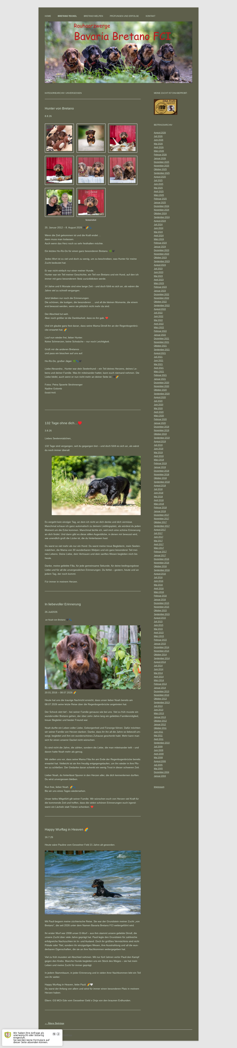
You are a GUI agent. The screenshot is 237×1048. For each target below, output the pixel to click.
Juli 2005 (158, 765)
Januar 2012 (160, 724)
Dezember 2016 (161, 559)
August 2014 (160, 662)
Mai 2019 (158, 453)
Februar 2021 (160, 375)
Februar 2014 (160, 684)
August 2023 (160, 265)
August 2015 (160, 618)
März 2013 (159, 713)
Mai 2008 (158, 758)
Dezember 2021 (161, 339)
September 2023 (162, 261)
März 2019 (159, 460)
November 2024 (161, 210)
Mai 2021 (158, 364)
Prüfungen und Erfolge (124, 16)
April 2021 (159, 368)
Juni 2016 (158, 581)
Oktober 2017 (160, 522)
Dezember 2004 (161, 772)
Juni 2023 (158, 272)
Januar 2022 (160, 335)
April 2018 (159, 500)
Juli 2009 (158, 747)
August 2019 (160, 441)
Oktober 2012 (160, 721)
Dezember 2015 (161, 603)
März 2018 (159, 504)
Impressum (159, 787)
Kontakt (150, 16)
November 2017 (161, 519)
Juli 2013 (158, 706)
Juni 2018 (158, 493)
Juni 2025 (158, 184)
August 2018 (160, 486)
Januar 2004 (160, 776)
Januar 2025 (160, 203)
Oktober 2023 (160, 258)
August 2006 (160, 761)
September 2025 (162, 173)
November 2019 (161, 430)
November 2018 (161, 474)
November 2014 (161, 651)
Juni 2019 (158, 449)
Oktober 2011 (160, 728)
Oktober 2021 (160, 346)
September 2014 (162, 658)
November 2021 (161, 342)
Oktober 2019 (160, 434)
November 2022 (161, 298)
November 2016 (161, 563)
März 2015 (159, 636)
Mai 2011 (158, 736)
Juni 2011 (158, 732)
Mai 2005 (158, 769)
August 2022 (160, 309)
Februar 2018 (160, 508)
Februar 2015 (160, 640)
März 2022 (159, 327)
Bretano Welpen (93, 16)
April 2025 (159, 191)
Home (48, 16)
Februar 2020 (160, 419)
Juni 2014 (158, 669)
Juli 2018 (158, 489)
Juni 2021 (158, 360)
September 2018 (162, 482)
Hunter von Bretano (59, 108)
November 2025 (161, 166)
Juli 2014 (158, 666)
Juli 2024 (158, 225)
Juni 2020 (158, 405)
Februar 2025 (160, 199)
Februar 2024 (160, 243)
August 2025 (160, 177)
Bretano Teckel (67, 16)
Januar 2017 (160, 555)
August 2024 (160, 221)
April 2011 (158, 739)
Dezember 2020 (161, 383)
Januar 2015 (160, 644)
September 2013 (162, 702)
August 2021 (160, 353)
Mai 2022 (158, 320)
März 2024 (159, 239)
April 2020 (159, 412)
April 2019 (159, 456)
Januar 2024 (160, 247)
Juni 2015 (158, 625)
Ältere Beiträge (54, 1023)
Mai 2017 (158, 541)
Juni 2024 (158, 228)
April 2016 (159, 588)
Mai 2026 (158, 144)
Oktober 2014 (160, 655)
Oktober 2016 (160, 566)
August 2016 (160, 574)
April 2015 (159, 633)
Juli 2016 (158, 577)
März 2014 (159, 680)
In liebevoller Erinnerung (63, 604)
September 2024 (162, 217)
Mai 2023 (158, 276)
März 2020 (159, 416)
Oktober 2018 (160, 478)
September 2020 (162, 394)
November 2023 (161, 254)
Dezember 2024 (161, 206)
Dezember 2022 (161, 294)
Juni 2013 (158, 710)
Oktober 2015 (160, 610)
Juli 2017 (158, 533)
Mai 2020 (158, 408)
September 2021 (162, 350)
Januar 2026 (160, 158)
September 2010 (162, 743)
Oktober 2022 (160, 302)
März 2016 (159, 592)
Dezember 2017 (161, 515)
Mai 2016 (158, 585)
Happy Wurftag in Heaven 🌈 (66, 829)
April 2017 (159, 544)
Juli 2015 (158, 622)
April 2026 (159, 147)
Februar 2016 (160, 596)
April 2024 (159, 236)
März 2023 (159, 283)
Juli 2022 (158, 313)
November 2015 (161, 607)
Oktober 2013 (160, 699)
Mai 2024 (158, 232)
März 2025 (159, 195)
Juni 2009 (158, 750)
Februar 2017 (160, 552)
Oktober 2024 (160, 213)
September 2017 (162, 526)
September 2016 (162, 570)
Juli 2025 (158, 180)
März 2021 (159, 372)
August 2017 (160, 530)
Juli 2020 (158, 401)
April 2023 (159, 280)
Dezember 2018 (161, 471)
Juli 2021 (158, 357)
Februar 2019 (160, 463)
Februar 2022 (160, 331)
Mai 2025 (158, 188)
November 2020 (161, 386)
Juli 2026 (158, 136)
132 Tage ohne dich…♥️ (63, 423)
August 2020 (160, 397)
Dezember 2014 (161, 647)
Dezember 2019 (161, 427)
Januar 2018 (160, 511)
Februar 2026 (160, 155)
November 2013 (161, 695)
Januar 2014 (160, 688)
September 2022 (162, 305)
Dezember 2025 (161, 162)
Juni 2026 (158, 140)
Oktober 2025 (160, 169)
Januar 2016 (160, 600)
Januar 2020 (160, 423)
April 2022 (159, 324)
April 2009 (159, 754)
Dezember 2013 (161, 691)
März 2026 (159, 151)
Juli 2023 (158, 269)
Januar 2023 (160, 291)
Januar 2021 (160, 379)
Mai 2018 (158, 497)
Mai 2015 (158, 629)
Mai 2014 (158, 673)
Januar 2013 (160, 717)
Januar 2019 (160, 467)
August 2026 (160, 133)
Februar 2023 (160, 287)
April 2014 (159, 677)
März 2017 (159, 548)
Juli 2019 (158, 445)
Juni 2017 (158, 537)
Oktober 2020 (160, 390)
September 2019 (162, 438)
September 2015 (162, 614)
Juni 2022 (158, 316)
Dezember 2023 (161, 250)
